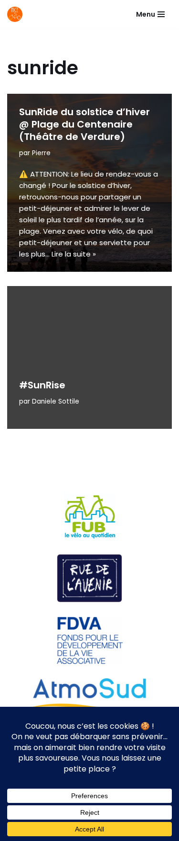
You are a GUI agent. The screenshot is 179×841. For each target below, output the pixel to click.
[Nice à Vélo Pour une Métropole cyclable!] (17, 14)
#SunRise (42, 385)
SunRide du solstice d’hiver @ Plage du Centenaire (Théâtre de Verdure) (84, 124)
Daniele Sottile (55, 401)
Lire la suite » (74, 254)
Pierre (41, 153)
